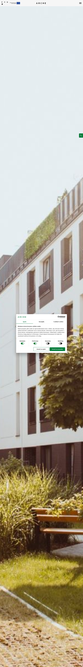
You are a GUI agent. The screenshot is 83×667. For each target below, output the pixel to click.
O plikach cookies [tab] (58, 321)
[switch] (35, 343)
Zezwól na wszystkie (57, 349)
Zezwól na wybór (41, 349)
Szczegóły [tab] (41, 321)
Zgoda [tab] (24, 321)
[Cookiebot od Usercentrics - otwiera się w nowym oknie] (60, 317)
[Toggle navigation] (80, 3)
